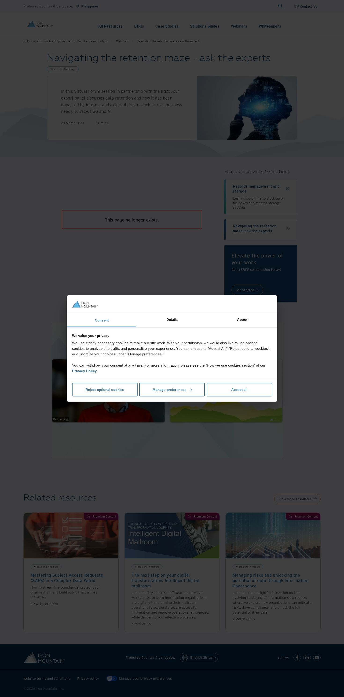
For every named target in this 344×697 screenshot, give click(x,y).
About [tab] (242, 320)
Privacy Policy (84, 371)
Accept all (239, 389)
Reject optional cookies (104, 389)
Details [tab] (172, 320)
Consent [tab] (102, 320)
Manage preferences (169, 389)
